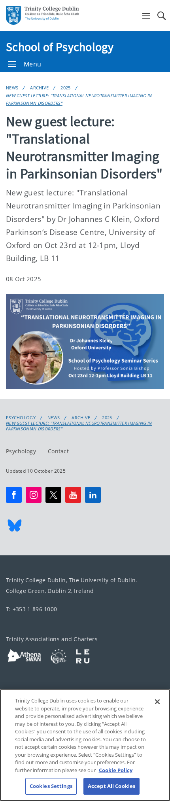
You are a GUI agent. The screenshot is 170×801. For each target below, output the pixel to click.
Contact (58, 451)
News (12, 88)
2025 (65, 88)
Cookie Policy (115, 770)
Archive (39, 88)
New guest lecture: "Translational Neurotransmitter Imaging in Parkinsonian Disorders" (79, 99)
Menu (32, 64)
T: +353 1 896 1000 (31, 609)
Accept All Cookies (111, 786)
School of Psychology (59, 46)
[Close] (157, 701)
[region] (85, 745)
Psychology (21, 417)
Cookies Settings (51, 786)
